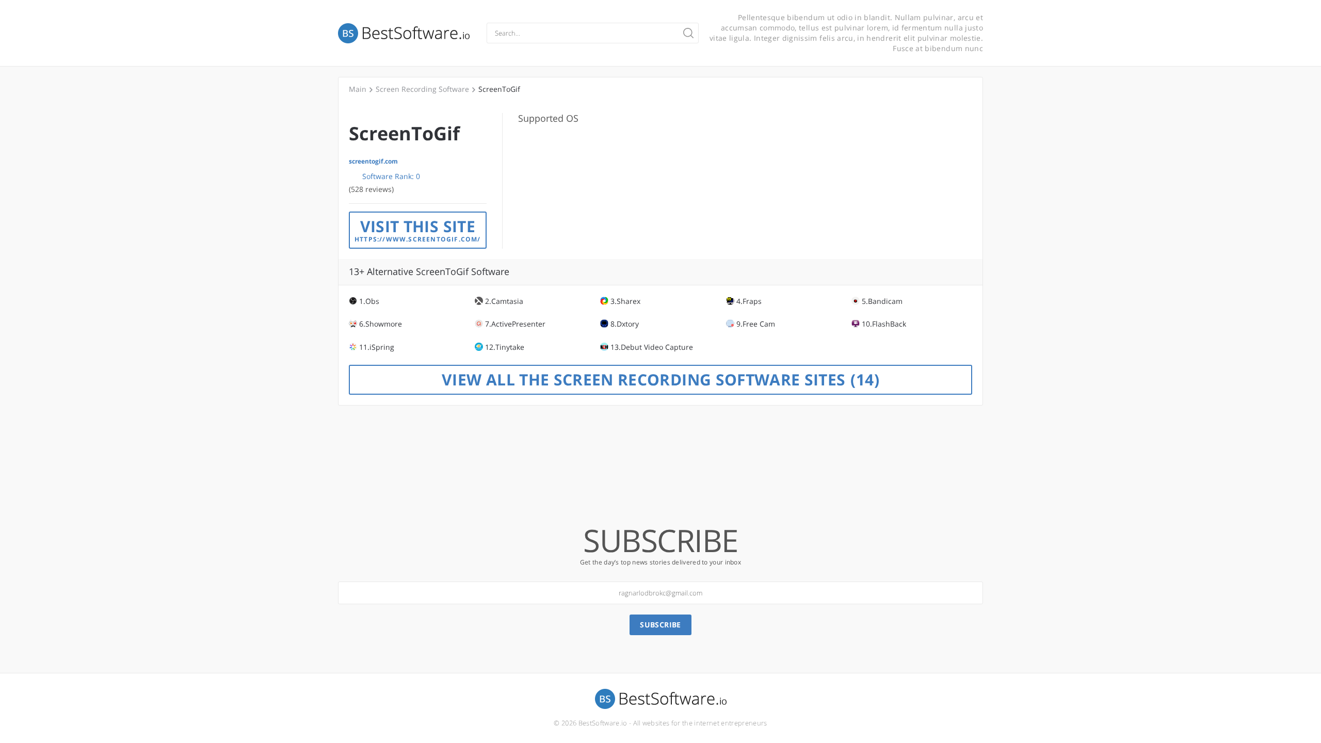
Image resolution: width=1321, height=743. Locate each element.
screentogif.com (373, 161)
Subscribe (660, 624)
